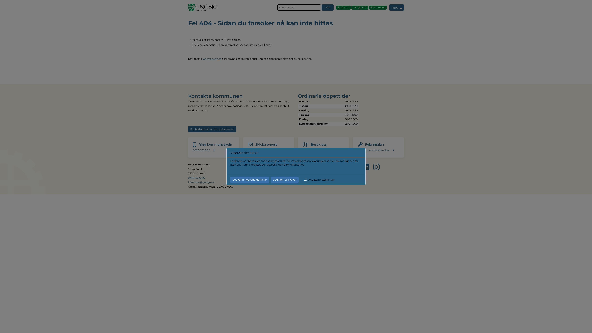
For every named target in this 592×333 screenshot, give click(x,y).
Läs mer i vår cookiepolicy (246, 170)
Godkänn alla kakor (284, 179)
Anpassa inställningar (321, 179)
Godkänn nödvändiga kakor (249, 179)
